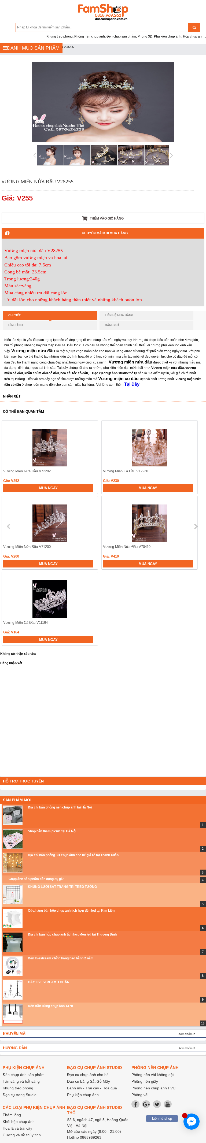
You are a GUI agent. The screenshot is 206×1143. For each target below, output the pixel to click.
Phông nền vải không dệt (152, 1075)
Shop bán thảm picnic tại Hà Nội (52, 831)
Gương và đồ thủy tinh (22, 1135)
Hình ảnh (15, 325)
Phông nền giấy (144, 1081)
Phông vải (139, 1095)
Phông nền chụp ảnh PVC (153, 1088)
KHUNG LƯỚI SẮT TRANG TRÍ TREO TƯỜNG (62, 887)
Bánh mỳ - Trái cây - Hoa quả (92, 1088)
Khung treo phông (18, 1088)
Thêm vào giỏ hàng (106, 218)
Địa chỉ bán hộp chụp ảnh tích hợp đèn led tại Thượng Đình (72, 934)
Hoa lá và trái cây (17, 1128)
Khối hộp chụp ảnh (19, 1121)
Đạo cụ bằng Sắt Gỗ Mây (88, 1081)
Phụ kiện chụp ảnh (83, 1095)
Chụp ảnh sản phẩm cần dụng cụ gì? (36, 879)
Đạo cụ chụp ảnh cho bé (88, 1075)
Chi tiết (14, 315)
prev (9, 526)
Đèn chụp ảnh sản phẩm (24, 1075)
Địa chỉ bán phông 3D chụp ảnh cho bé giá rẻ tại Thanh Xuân (73, 855)
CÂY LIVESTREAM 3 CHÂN (48, 982)
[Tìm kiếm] (194, 27)
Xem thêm (185, 1034)
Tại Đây (131, 384)
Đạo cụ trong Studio (19, 1095)
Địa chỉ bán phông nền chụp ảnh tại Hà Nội (60, 807)
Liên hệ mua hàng (119, 315)
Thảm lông (12, 1115)
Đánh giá (112, 325)
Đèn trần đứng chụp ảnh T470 (50, 1006)
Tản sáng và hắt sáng (21, 1081)
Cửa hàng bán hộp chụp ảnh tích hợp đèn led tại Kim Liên (71, 910)
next (195, 526)
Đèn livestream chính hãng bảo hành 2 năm (61, 958)
